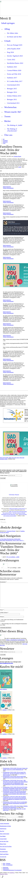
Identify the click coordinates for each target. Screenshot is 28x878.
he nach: (2, 816)
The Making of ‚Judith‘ (14, 125)
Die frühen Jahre (12, 33)
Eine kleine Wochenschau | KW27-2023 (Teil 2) (12, 540)
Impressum (5, 867)
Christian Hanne (17, 156)
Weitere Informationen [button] (8, 188)
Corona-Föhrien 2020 (14, 70)
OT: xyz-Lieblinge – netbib (12, 557)
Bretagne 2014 (12, 92)
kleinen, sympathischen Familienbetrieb (15, 639)
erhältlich (4, 709)
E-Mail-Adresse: (4, 475)
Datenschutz (6, 868)
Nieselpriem (3, 849)
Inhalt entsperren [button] (7, 186)
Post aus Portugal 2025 (14, 45)
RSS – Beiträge (6, 863)
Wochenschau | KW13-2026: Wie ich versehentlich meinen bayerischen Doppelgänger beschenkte (15, 802)
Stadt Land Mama (4, 854)
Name (2, 609)
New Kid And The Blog (5, 846)
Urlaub (7, 41)
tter (3, 139)
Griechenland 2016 (13, 85)
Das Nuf (2, 831)
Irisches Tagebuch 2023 (15, 56)
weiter (19, 167)
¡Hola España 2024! (13, 49)
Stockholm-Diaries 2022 (15, 63)
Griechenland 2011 (13, 103)
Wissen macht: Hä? (12, 112)
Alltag (7, 29)
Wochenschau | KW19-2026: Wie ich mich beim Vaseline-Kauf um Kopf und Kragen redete (14, 777)
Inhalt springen (8, 23)
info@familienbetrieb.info (6, 663)
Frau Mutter (3, 836)
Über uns (8, 135)
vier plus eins (3, 856)
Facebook (5, 140)
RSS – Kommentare (7, 864)
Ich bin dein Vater (4, 841)
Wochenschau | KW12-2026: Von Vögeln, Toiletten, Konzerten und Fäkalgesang (15, 806)
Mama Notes (3, 844)
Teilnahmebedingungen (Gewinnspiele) (12, 870)
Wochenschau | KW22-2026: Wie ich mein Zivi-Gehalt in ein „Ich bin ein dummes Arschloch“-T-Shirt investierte (14, 774)
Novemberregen (4, 851)
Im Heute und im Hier (14, 37)
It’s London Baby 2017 (14, 81)
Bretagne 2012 (12, 99)
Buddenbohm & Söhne (5, 826)
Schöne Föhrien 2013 (14, 96)
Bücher (7, 121)
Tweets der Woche (11, 531)
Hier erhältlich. (3, 689)
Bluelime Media (4, 874)
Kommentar (3, 582)
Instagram (5, 141)
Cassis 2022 (11, 59)
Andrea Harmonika (4, 823)
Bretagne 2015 (12, 88)
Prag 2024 (10, 52)
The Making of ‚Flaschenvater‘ (12, 130)
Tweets (7, 116)
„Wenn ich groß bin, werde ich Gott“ (17, 508)
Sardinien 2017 (12, 78)
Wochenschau (10, 107)
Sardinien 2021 (12, 67)
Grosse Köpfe (3, 838)
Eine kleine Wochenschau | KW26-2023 (10, 539)
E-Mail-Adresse (4, 612)
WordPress (11, 872)
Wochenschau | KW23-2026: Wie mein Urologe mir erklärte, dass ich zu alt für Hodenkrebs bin (15, 769)
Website (2, 616)
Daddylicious (3, 828)
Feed (4, 143)
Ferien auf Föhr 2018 (14, 74)
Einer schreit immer (4, 833)
